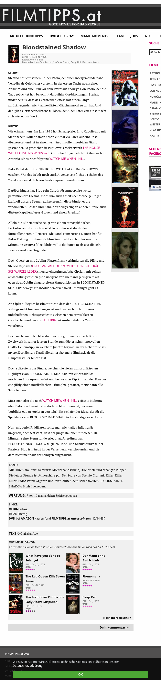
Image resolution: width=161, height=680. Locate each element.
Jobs (134, 36)
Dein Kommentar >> (115, 627)
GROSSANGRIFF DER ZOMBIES (54, 266)
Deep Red (89, 597)
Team (119, 36)
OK (80, 674)
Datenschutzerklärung (27, 665)
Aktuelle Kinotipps (26, 36)
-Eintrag (18, 509)
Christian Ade (29, 533)
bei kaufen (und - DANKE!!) (57, 518)
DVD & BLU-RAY (62, 36)
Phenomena (91, 576)
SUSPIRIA (49, 320)
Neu (148, 36)
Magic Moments (94, 36)
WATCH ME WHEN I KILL (66, 159)
